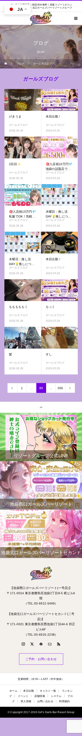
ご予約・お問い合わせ (41, 659)
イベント (23, 696)
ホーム (13, 690)
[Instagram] (23, 644)
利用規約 (64, 701)
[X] (32, 644)
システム (56, 696)
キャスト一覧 (48, 690)
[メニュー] (75, 18)
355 (60, 388)
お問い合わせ (45, 701)
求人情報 (26, 701)
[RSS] (58, 644)
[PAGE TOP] (41, 407)
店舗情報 (39, 696)
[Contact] (50, 644)
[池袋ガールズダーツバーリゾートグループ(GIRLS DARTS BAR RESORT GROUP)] (41, 573)
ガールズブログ (18, 125)
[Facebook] (41, 644)
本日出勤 (28, 690)
